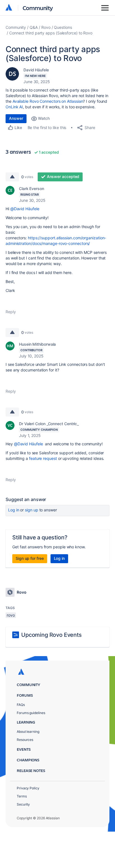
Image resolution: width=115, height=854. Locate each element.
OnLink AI (14, 106)
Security (23, 804)
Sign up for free (30, 558)
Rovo (46, 27)
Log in (13, 509)
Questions (63, 27)
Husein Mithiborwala (37, 344)
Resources (25, 740)
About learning (28, 731)
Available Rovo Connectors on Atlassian (48, 101)
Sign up (31, 509)
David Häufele (36, 69)
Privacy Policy (28, 788)
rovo (11, 615)
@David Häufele (24, 208)
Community (38, 8)
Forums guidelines (31, 713)
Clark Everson (31, 188)
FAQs (21, 705)
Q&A (34, 27)
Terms (22, 796)
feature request (43, 458)
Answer (16, 118)
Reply (11, 311)
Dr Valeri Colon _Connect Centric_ (49, 423)
